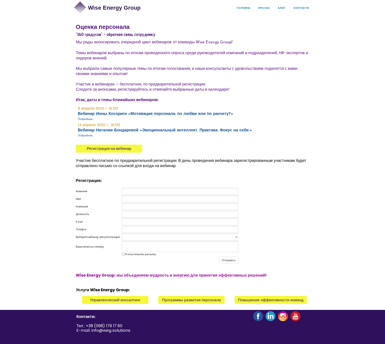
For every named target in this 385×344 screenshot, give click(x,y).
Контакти (301, 8)
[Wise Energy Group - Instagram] (283, 316)
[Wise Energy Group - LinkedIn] (270, 316)
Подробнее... (86, 135)
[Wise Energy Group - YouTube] (295, 316)
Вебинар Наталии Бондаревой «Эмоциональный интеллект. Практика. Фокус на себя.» (165, 130)
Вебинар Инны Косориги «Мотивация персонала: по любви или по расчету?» (155, 114)
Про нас (264, 8)
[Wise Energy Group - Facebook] (258, 316)
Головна (243, 8)
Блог (282, 8)
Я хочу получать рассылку (140, 254)
